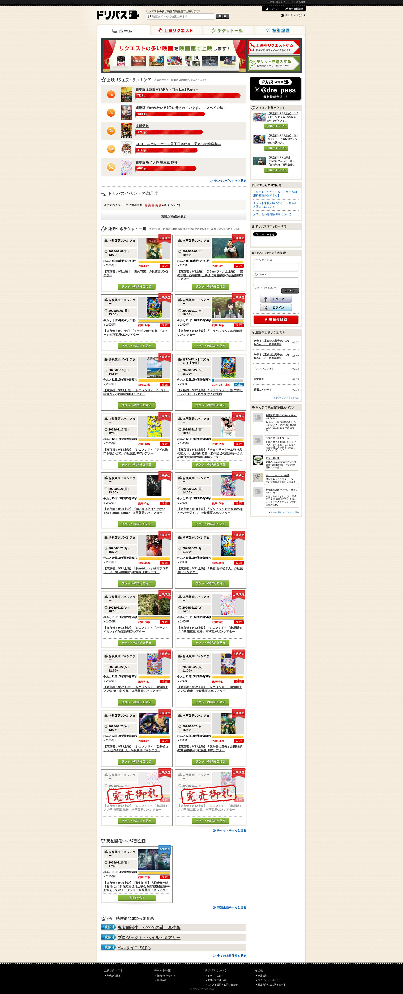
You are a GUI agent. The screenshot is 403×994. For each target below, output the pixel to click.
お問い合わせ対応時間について (272, 214)
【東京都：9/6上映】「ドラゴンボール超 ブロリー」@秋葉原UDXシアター (135, 332)
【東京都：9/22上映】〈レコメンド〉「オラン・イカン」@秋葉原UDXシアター (135, 629)
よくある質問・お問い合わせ (223, 984)
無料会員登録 (296, 8)
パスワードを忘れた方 (265, 288)
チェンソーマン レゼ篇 (277, 475)
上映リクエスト (175, 30)
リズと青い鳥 (273, 458)
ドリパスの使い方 (217, 980)
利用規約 (262, 975)
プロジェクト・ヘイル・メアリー (149, 937)
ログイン (274, 8)
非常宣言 (259, 379)
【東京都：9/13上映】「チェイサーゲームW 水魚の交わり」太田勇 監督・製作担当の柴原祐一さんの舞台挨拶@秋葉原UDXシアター (210, 453)
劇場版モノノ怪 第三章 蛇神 (157, 162)
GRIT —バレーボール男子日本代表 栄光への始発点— (178, 144)
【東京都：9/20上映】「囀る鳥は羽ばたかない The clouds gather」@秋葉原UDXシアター (134, 510)
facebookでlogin (276, 299)
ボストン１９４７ (264, 368)
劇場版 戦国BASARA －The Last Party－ (167, 89)
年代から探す (114, 975)
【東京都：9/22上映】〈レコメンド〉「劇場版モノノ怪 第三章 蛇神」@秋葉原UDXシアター (209, 629)
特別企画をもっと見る (231, 907)
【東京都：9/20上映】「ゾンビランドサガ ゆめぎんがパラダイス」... (282, 117)
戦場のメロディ (262, 389)
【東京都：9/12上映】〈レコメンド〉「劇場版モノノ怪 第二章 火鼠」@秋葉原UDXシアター (209, 807)
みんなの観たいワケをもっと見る (285, 512)
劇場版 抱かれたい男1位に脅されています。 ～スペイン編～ (181, 108)
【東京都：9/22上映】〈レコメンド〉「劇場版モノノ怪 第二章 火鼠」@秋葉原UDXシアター (135, 688)
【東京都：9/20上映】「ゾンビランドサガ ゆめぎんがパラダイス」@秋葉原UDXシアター (210, 510)
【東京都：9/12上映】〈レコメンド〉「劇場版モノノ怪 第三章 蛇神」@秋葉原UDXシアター (135, 807)
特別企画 (279, 30)
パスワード (260, 274)
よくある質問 (298, 2)
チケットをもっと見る (231, 830)
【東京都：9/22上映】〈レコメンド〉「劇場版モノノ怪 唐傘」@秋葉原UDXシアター (209, 688)
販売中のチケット (166, 975)
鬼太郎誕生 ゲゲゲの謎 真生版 (149, 927)
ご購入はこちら (276, 126)
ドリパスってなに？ (295, 15)
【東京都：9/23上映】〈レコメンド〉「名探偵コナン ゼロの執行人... (282, 139)
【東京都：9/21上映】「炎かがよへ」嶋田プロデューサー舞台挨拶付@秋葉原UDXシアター (135, 570)
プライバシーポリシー (269, 980)
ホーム (124, 30)
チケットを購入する (274, 63)
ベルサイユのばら (134, 947)
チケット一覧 (227, 30)
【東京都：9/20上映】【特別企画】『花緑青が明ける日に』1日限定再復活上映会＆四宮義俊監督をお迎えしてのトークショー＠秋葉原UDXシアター (136, 886)
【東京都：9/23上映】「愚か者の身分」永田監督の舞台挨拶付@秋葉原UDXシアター (209, 748)
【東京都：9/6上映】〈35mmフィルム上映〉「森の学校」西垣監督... (281, 161)
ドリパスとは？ (278, 2)
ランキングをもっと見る (230, 180)
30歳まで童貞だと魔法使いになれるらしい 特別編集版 (271, 342)
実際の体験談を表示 (173, 216)
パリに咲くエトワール (277, 438)
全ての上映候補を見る (231, 955)
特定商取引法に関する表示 (272, 984)
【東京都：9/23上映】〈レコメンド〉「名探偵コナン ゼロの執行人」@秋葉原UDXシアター (135, 748)
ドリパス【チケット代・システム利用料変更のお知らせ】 (275, 193)
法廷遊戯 (142, 126)
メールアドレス (262, 259)
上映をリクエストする (274, 47)
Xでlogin (276, 307)
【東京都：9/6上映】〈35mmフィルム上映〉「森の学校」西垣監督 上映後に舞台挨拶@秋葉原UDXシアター (210, 275)
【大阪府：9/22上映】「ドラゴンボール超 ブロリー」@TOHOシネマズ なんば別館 (210, 392)
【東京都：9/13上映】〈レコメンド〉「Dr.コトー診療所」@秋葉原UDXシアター (136, 392)
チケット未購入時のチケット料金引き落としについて (275, 205)
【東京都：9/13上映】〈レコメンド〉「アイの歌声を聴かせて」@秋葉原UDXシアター (135, 451)
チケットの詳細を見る (137, 287)
